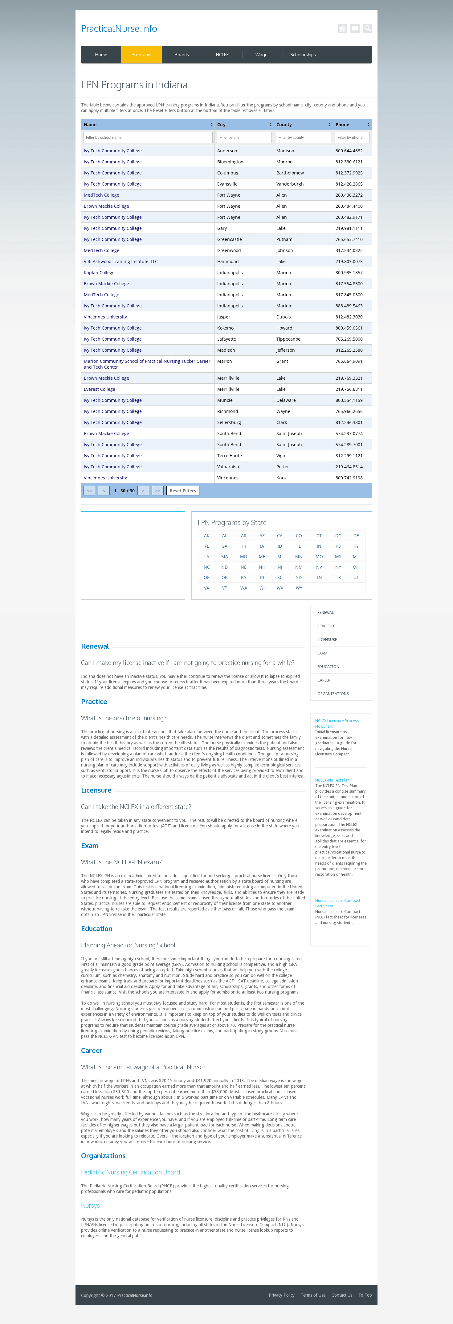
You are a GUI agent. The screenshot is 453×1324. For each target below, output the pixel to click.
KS (338, 546)
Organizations (333, 693)
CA (280, 535)
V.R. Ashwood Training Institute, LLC (121, 261)
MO (319, 556)
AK (207, 535)
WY (299, 588)
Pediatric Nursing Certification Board (130, 1172)
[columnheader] (148, 124)
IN (319, 546)
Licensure (327, 639)
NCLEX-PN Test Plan (332, 780)
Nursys (90, 1205)
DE (356, 535)
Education (328, 666)
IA (262, 546)
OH (356, 567)
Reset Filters (183, 491)
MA (224, 556)
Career (323, 680)
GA (224, 546)
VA (206, 588)
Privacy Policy (282, 1295)
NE (244, 567)
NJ (280, 567)
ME (262, 556)
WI (262, 588)
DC (338, 535)
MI (280, 556)
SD (299, 577)
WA (243, 588)
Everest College (99, 389)
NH (262, 567)
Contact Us (342, 1295)
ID (280, 546)
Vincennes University (105, 317)
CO (299, 535)
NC (207, 567)
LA (206, 556)
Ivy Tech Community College (113, 151)
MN (299, 556)
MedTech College (101, 195)
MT (356, 556)
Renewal (325, 612)
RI (262, 577)
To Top (365, 1295)
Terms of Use (313, 1295)
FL (207, 546)
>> (157, 491)
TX (338, 577)
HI (244, 546)
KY (356, 546)
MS (338, 556)
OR (225, 577)
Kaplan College (99, 272)
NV (319, 567)
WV (280, 588)
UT (356, 577)
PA (243, 577)
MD (243, 556)
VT (224, 588)
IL (299, 546)
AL (224, 535)
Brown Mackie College (106, 206)
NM (299, 567)
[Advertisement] (133, 555)
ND (224, 567)
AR (244, 535)
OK (207, 577)
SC (280, 577)
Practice (326, 626)
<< (89, 491)
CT (319, 535)
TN (319, 577)
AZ (262, 535)
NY (338, 567)
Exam (322, 653)
